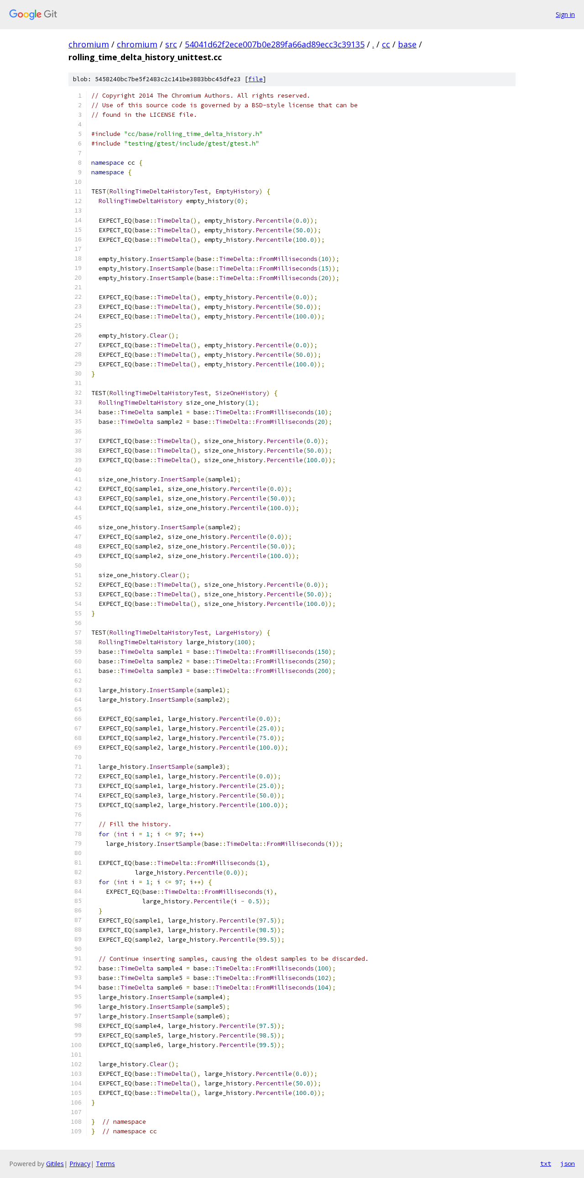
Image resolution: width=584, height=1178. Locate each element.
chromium (88, 44)
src (171, 44)
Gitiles (55, 1163)
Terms (105, 1163)
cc (386, 44)
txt (545, 1163)
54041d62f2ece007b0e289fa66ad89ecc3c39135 (275, 44)
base (407, 44)
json (567, 1163)
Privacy (79, 1163)
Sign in (565, 14)
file (255, 79)
